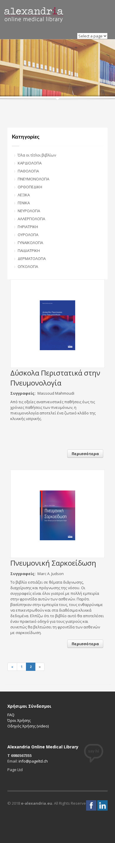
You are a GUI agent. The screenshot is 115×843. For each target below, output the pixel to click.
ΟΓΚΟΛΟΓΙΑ (28, 266)
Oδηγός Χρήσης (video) (28, 726)
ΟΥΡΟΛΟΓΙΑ (28, 234)
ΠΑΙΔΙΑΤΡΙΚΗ (29, 250)
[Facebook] (91, 805)
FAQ (10, 714)
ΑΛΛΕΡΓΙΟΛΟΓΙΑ (31, 218)
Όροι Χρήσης (19, 720)
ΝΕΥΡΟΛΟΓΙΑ (29, 210)
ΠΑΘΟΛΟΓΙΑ (28, 171)
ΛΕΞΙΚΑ (24, 194)
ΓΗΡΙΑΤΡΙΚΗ (28, 226)
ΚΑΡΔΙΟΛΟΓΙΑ (30, 163)
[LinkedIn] (102, 805)
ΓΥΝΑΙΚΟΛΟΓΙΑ (30, 242)
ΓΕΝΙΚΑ (24, 202)
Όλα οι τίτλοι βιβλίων (37, 155)
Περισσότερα (85, 453)
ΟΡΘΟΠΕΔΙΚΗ (30, 187)
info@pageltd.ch (33, 761)
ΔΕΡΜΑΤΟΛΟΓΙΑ (32, 258)
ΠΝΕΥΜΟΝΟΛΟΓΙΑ (33, 179)
